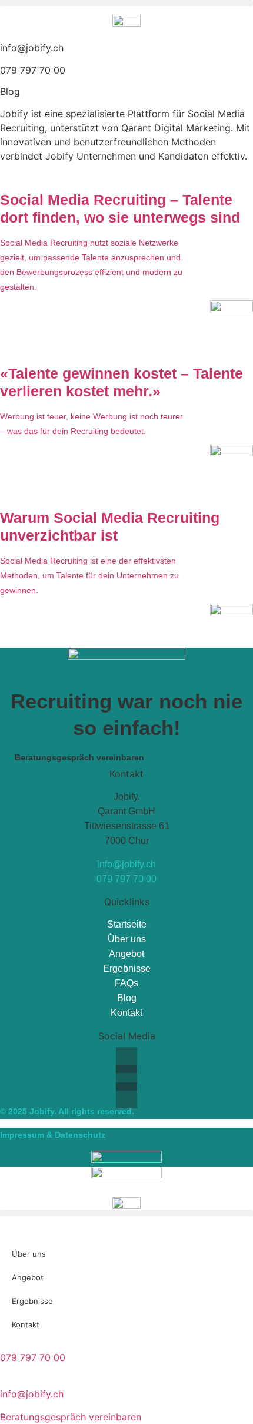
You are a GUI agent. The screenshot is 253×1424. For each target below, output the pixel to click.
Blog (127, 998)
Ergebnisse (127, 968)
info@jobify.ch (32, 48)
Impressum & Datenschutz (52, 1135)
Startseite (127, 924)
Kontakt (126, 1013)
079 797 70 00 (32, 70)
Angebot (126, 954)
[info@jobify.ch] (3, 1380)
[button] (126, 3)
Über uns (127, 939)
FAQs (126, 983)
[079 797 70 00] (3, 1343)
